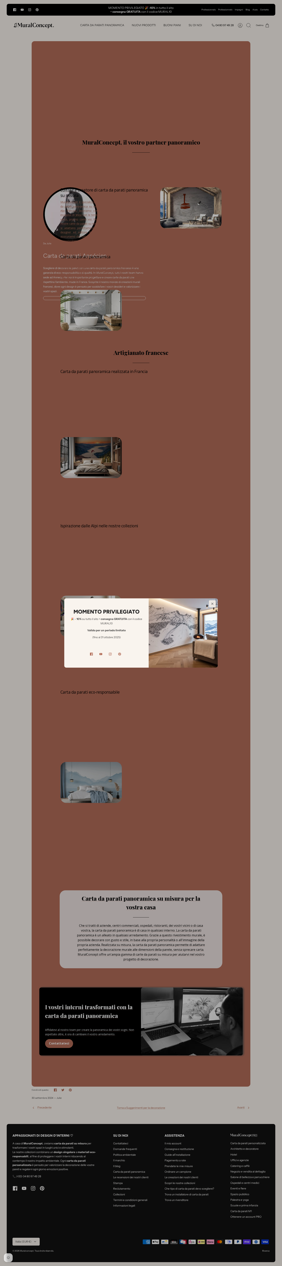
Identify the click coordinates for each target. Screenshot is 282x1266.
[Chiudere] (212, 603)
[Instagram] (110, 654)
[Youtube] (101, 654)
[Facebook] (91, 654)
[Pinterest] (119, 654)
